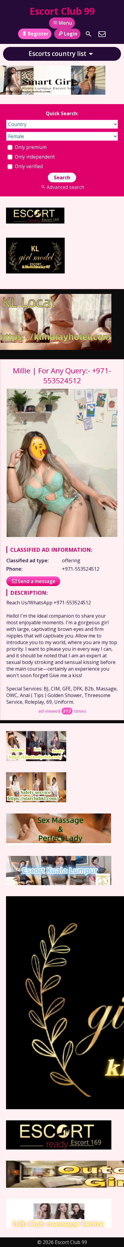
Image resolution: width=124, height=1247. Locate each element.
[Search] (88, 34)
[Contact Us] (102, 34)
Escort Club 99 (62, 11)
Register (38, 33)
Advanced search (65, 187)
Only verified (28, 166)
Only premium (30, 147)
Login (70, 33)
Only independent (34, 156)
